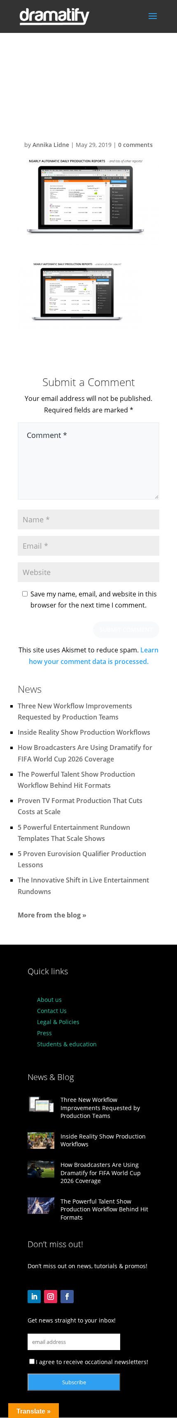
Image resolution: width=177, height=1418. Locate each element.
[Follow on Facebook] (67, 1296)
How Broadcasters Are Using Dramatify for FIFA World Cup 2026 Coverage (101, 1173)
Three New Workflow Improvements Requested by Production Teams (100, 1108)
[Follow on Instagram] (50, 1296)
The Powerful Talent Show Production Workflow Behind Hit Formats (104, 1209)
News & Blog (51, 1077)
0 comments (135, 145)
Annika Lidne (51, 145)
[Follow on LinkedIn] (34, 1296)
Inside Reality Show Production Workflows (84, 732)
